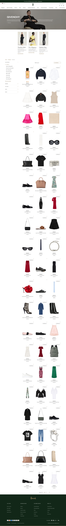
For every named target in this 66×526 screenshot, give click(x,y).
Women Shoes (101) (9, 71)
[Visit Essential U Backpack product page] (54, 343)
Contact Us (35, 512)
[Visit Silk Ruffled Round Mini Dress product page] (27, 111)
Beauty (24, 7)
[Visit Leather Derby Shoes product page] (54, 407)
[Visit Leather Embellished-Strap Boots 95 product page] (27, 301)
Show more (9, 22)
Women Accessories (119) (9, 68)
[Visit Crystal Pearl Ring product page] (54, 428)
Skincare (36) (8, 77)
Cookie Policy (36, 515)
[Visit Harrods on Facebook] (51, 520)
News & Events (9, 512)
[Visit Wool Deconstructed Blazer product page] (41, 385)
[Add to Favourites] (34, 66)
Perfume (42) (8, 75)
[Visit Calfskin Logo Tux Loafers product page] (27, 470)
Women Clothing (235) (9, 66)
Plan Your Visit (9, 506)
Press (48, 512)
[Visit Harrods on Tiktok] (55, 520)
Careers (48, 510)
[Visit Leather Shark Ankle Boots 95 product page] (54, 301)
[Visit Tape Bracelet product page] (54, 237)
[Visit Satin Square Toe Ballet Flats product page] (27, 322)
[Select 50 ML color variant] (28, 81)
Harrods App (22, 515)
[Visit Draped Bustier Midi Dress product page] (41, 364)
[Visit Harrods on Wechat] (58, 520)
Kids (38, 7)
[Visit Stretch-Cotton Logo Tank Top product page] (54, 90)
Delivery (21, 506)
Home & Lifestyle (44, 7)
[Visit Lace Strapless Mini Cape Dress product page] (54, 216)
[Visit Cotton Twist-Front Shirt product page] (54, 66)
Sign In (60, 3)
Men (20, 7)
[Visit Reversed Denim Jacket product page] (41, 66)
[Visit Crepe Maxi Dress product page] (41, 132)
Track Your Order (22, 510)
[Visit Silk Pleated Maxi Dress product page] (27, 259)
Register (63, 3)
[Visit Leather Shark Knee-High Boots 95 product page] (27, 132)
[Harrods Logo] (33, 498)
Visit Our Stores (62, 7)
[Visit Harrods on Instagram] (53, 520)
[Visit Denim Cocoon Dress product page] (41, 301)
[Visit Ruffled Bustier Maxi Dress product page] (41, 343)
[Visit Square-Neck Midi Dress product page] (54, 259)
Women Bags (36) (8, 78)
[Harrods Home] (33, 4)
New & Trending (9, 7)
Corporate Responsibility (50, 508)
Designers (3, 7)
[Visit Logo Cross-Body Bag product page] (27, 216)
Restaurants (9, 510)
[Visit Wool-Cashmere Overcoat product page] (27, 407)
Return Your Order (23, 512)
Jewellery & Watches (31, 7)
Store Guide (8, 508)
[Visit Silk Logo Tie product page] (41, 237)
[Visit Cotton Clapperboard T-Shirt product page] (27, 428)
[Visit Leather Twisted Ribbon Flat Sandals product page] (41, 216)
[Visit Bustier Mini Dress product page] (41, 470)
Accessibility (8, 523)
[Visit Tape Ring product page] (54, 153)
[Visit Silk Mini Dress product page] (54, 322)
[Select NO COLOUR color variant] (26, 81)
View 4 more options (8, 81)
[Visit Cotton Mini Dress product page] (54, 470)
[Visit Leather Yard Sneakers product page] (41, 259)
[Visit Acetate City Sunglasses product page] (27, 237)
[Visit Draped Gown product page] (41, 111)
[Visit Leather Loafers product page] (27, 174)
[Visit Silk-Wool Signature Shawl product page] (54, 111)
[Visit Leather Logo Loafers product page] (27, 195)
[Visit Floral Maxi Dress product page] (54, 174)
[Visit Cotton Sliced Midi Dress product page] (27, 343)
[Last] (49, 492)
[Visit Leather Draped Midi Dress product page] (41, 195)
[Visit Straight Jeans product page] (41, 428)
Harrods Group (49, 506)
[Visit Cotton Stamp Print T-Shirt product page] (41, 153)
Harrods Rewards (36, 506)
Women (16, 7)
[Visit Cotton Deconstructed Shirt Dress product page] (54, 385)
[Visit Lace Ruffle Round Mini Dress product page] (27, 90)
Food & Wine (51, 7)
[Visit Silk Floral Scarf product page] (27, 385)
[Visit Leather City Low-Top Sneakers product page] (27, 364)
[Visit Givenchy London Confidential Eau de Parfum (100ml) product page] (27, 66)
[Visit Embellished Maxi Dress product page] (54, 195)
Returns (21, 508)
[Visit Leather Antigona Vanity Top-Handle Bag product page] (41, 449)
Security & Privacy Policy (20, 523)
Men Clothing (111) (8, 69)
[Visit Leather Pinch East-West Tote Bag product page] (27, 153)
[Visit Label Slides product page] (41, 280)
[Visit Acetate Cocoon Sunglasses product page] (54, 132)
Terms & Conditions (14, 523)
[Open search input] (60, 6)
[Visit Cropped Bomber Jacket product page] (41, 90)
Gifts (56, 7)
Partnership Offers (36, 508)
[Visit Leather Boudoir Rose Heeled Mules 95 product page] (27, 280)
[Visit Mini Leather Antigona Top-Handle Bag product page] (41, 174)
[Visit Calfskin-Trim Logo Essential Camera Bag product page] (41, 407)
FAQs (34, 510)
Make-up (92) (8, 73)
